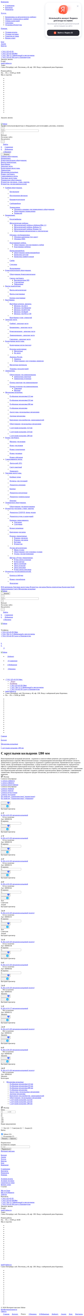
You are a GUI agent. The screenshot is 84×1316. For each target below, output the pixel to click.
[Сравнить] (5, 806)
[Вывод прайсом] (4, 800)
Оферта (3, 1311)
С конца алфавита (7, 783)
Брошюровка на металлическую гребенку (20, 17)
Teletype (4, 1194)
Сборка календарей (12, 21)
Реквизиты (9, 9)
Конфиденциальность (9, 1309)
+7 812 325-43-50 (7, 51)
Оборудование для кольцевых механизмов (25, 1098)
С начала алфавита (8, 781)
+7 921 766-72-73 (17, 55)
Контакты (9, 7)
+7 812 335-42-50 (16, 57)
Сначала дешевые (7, 789)
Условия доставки (12, 34)
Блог (2, 1163)
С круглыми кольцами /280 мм (21, 1104)
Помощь (4, 1175)
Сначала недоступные (9, 792)
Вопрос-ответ (10, 38)
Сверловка (9, 23)
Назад (12, 681)
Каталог (4, 1155)
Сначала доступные (8, 794)
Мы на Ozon (5, 1190)
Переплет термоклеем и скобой (17, 19)
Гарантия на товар (12, 36)
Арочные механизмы (17, 1094)
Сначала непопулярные (9, 785)
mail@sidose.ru (6, 63)
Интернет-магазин (8, 1151)
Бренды (4, 1161)
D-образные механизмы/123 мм (21, 1084)
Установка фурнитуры (13, 25)
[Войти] (2, 641)
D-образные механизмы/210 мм (21, 1086)
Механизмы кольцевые (15, 1082)
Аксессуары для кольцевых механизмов (24, 1092)
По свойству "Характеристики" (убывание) (17, 798)
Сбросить (13, 1138)
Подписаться (6, 1149)
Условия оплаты (11, 32)
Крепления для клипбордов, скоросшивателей (27, 1096)
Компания (4, 1165)
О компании (9, 5)
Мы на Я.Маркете (7, 1192)
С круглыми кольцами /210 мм (21, 1102)
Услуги (3, 1159)
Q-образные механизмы (18, 1090)
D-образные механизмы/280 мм (21, 1088)
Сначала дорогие (7, 791)
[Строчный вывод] (3, 800)
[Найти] (3, 141)
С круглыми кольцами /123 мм (21, 1100)
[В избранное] (5, 803)
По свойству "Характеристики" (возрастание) (18, 796)
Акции (3, 1157)
